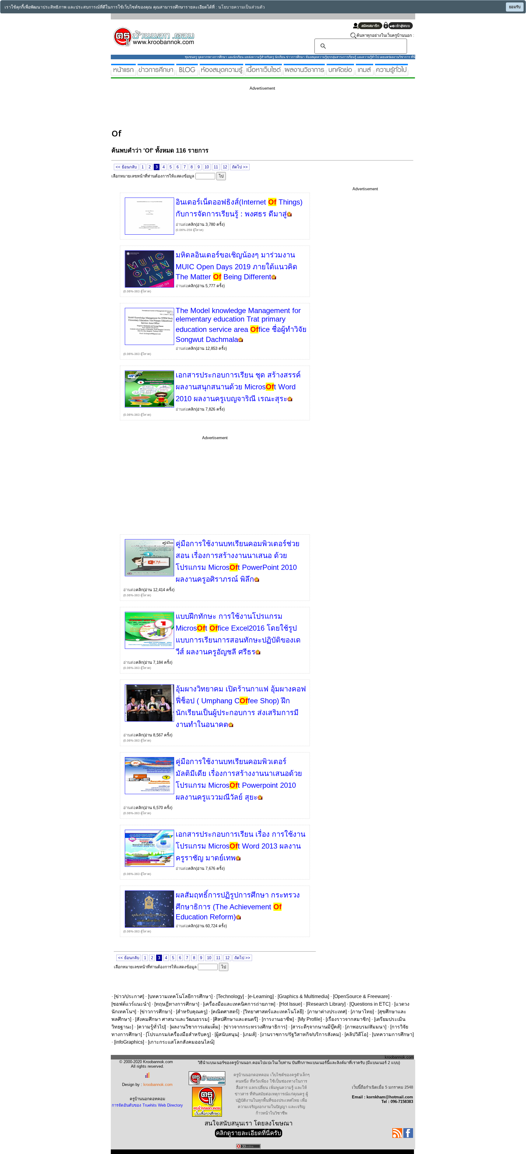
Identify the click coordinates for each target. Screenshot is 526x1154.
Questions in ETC (370, 1004)
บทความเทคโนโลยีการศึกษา (180, 996)
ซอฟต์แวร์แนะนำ (131, 1004)
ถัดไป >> (240, 167)
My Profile (310, 1019)
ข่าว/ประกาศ (129, 996)
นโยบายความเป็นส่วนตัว (241, 7)
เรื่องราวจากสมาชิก (348, 1019)
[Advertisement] (222, 108)
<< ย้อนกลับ (126, 167)
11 (216, 167)
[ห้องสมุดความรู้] (221, 72)
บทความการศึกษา (392, 1034)
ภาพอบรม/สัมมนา (365, 1026)
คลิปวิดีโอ (356, 1034)
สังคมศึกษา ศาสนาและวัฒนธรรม (172, 1019)
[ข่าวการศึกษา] (156, 72)
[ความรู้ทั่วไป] (391, 72)
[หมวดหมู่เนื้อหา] (263, 72)
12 (225, 167)
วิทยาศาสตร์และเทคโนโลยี (273, 1011)
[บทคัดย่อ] (340, 72)
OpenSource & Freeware (361, 996)
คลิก (192, 224)
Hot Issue (290, 1004)
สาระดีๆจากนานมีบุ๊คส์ (316, 1026)
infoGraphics (129, 1042)
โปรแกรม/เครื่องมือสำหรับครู (178, 1034)
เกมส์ (249, 1034)
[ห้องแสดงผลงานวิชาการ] (304, 72)
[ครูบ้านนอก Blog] (187, 72)
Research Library (325, 1004)
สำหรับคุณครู (191, 1011)
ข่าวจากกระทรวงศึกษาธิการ (255, 1026)
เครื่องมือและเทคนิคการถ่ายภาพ (239, 1004)
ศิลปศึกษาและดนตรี (235, 1019)
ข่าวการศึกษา (156, 1011)
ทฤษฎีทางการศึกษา (177, 1004)
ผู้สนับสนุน (227, 1034)
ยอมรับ (515, 7)
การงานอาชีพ (278, 1019)
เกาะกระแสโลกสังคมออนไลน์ (181, 1042)
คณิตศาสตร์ (225, 1011)
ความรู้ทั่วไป (151, 1026)
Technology (230, 996)
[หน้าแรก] (123, 72)
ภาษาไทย (362, 1011)
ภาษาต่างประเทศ (327, 1011)
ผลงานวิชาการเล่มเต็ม (195, 1026)
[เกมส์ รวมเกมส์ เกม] (364, 72)
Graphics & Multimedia (303, 996)
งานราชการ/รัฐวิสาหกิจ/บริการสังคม (300, 1034)
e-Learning (260, 996)
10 (207, 167)
